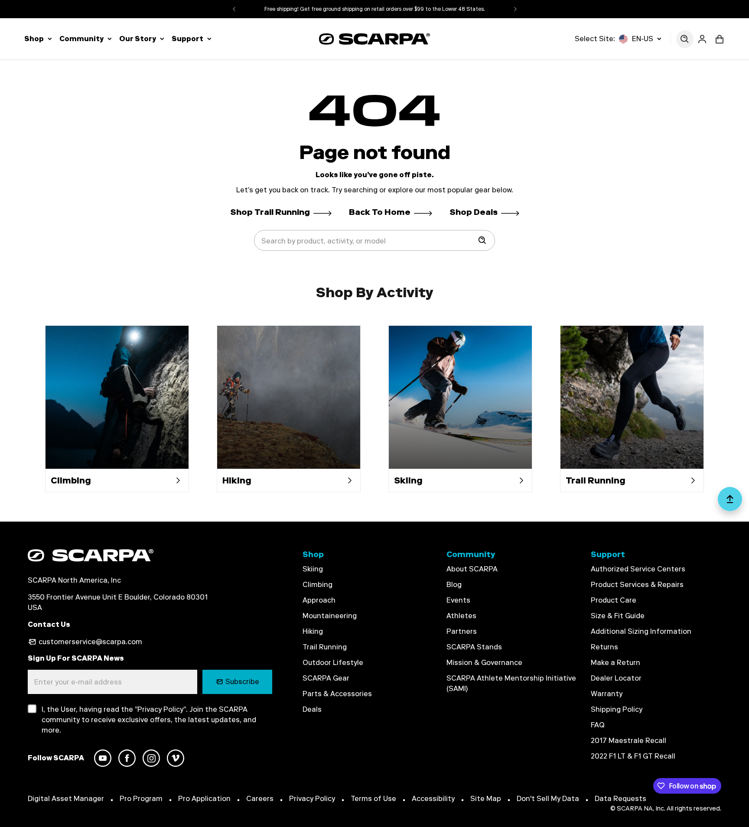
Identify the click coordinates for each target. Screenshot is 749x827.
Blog (454, 585)
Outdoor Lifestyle (333, 662)
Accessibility (433, 799)
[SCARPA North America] (374, 38)
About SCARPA (472, 569)
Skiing (313, 569)
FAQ (598, 725)
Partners (461, 631)
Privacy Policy (312, 799)
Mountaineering (330, 616)
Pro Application (204, 799)
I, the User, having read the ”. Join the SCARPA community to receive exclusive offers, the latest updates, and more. (149, 719)
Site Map (485, 799)
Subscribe (242, 682)
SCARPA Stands (474, 647)
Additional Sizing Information (641, 631)
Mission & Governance (484, 662)
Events (458, 600)
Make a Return (615, 662)
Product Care (613, 600)
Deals (312, 709)
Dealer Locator (616, 678)
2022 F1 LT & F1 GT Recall (633, 756)
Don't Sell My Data (548, 799)
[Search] (482, 240)
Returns (604, 647)
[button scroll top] (730, 502)
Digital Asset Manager (66, 799)
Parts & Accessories (337, 694)
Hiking (313, 631)
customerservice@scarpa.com (90, 642)
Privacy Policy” (161, 709)
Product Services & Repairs (637, 585)
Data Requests (620, 799)
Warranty (606, 694)
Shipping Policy (616, 709)
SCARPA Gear (326, 678)
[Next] (515, 9)
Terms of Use (373, 799)
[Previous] (234, 9)
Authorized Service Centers (638, 569)
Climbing (317, 585)
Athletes (461, 616)
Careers (260, 799)
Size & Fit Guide (618, 616)
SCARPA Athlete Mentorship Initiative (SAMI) (511, 683)
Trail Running (325, 647)
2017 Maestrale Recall (628, 740)
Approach (319, 600)
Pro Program (141, 799)
